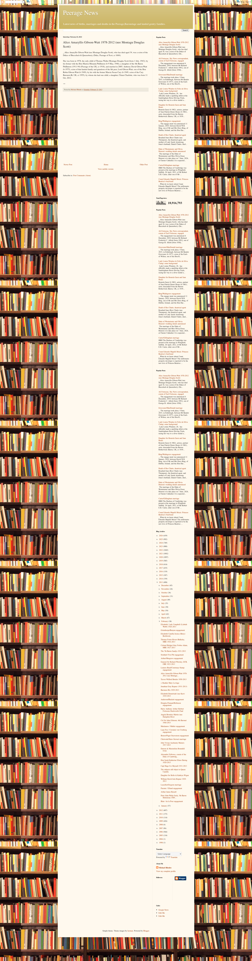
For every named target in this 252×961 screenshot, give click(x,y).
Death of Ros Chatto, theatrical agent (172, 135)
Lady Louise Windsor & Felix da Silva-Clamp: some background (173, 89)
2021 (161, 553)
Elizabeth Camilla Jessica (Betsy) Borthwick (173, 634)
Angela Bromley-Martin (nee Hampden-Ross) (171, 715)
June (163, 607)
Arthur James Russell (168, 792)
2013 (161, 582)
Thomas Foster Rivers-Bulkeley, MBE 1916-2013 (173, 640)
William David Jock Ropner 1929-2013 (173, 780)
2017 (161, 568)
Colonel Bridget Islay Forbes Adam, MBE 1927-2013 (174, 646)
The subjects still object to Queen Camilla (173, 770)
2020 (161, 557)
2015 (161, 575)
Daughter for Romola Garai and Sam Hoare (172, 106)
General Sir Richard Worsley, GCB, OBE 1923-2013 (174, 663)
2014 (161, 578)
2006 (161, 831)
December (165, 585)
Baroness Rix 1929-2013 (170, 690)
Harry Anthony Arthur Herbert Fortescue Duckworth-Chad (172, 709)
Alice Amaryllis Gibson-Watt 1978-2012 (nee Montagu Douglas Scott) (174, 43)
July (163, 603)
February (165, 621)
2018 (161, 564)
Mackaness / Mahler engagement (173, 726)
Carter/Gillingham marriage (169, 165)
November (165, 589)
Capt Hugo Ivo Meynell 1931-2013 (174, 766)
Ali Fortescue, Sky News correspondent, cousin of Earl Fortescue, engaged (173, 59)
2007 (161, 828)
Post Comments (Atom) (82, 175)
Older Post (144, 164)
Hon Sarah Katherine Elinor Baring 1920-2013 (174, 761)
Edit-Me (162, 913)
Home (106, 164)
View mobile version (105, 169)
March (164, 617)
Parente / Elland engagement (171, 788)
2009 (161, 821)
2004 (161, 839)
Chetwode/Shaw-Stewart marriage (173, 739)
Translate (174, 857)
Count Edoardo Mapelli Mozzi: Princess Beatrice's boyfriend (173, 180)
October (164, 592)
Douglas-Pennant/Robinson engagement (171, 704)
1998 (161, 842)
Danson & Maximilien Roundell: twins (173, 749)
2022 (161, 550)
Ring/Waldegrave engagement (170, 121)
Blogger (146, 930)
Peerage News (80, 12)
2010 (161, 817)
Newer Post (68, 164)
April (163, 614)
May (163, 610)
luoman (130, 930)
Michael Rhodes (165, 867)
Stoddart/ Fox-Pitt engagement (172, 654)
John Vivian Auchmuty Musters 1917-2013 (172, 744)
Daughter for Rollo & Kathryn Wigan (175, 775)
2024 (161, 542)
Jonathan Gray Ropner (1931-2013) (174, 686)
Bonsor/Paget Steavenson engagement (175, 735)
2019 (161, 560)
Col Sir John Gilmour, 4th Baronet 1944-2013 (174, 721)
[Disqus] (105, 128)
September (165, 596)
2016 (161, 571)
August (164, 599)
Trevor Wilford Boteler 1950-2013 (174, 679)
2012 (161, 810)
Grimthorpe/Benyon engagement (173, 630)
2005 (161, 835)
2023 (161, 546)
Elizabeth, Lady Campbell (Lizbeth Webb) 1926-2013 (174, 625)
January (164, 805)
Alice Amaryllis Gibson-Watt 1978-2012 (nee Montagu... (174, 674)
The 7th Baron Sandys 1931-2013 (173, 651)
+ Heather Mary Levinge (170, 683)
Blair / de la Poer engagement (172, 801)
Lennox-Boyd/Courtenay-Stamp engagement (172, 668)
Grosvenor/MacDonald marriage (170, 74)
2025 (161, 539)
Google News (164, 910)
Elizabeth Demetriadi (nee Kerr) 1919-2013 (173, 694)
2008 (161, 824)
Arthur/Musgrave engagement (172, 658)
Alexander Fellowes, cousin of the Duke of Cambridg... (173, 755)
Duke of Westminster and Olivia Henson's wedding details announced (172, 150)
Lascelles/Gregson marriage (171, 784)
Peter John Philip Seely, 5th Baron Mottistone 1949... (173, 796)
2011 (161, 814)
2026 (161, 535)
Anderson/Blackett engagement (172, 699)
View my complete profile (166, 871)
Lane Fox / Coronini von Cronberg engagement (174, 731)
